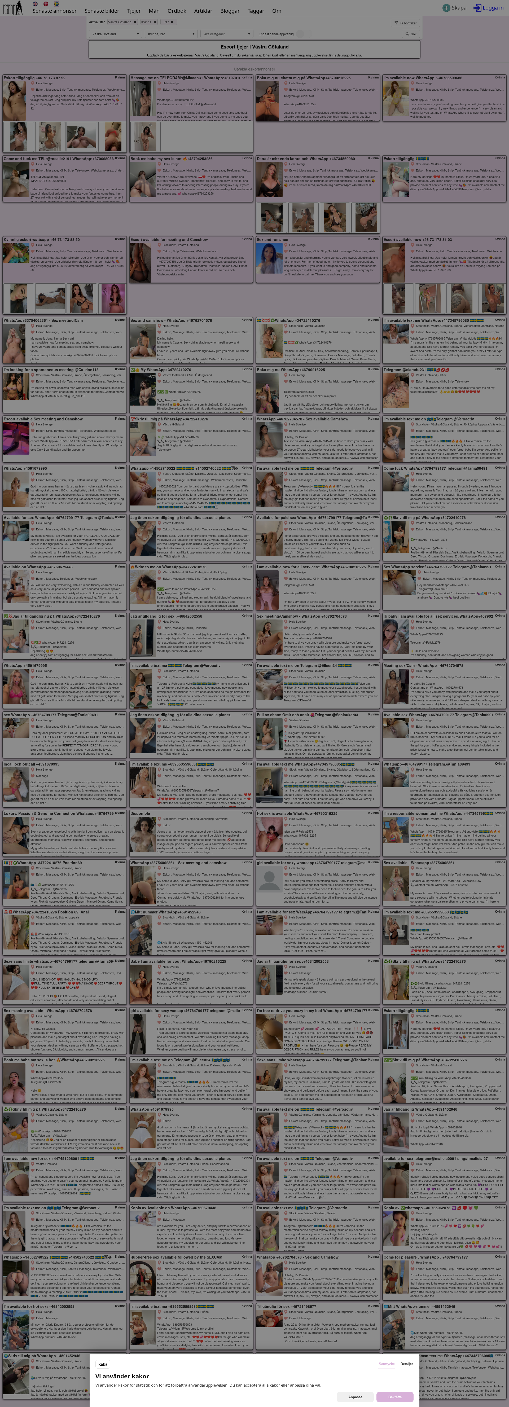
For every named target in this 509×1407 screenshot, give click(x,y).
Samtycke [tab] (387, 1364)
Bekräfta (395, 1397)
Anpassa (355, 1397)
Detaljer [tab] (407, 1364)
